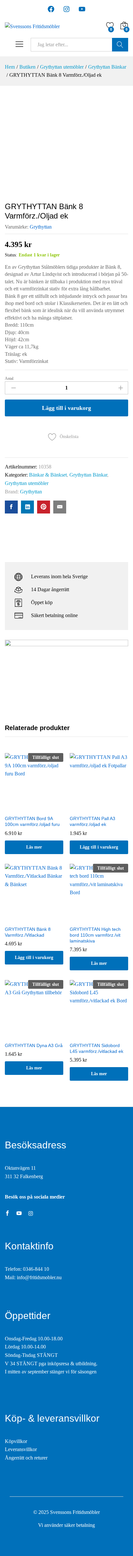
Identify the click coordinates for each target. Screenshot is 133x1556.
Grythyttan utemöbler (26, 483)
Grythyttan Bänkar (88, 475)
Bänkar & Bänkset (48, 475)
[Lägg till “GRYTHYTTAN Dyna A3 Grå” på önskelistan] (34, 1034)
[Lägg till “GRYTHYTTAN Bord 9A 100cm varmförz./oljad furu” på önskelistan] (34, 807)
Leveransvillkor (21, 1449)
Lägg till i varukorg (66, 408)
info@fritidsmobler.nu (39, 1277)
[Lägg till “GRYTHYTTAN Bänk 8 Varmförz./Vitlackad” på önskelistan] (34, 918)
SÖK (120, 44)
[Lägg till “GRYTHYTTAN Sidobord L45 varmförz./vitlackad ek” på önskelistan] (99, 1034)
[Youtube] (19, 1214)
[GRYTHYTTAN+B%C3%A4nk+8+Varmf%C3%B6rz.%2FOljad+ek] (27, 507)
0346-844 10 (36, 1269)
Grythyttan (41, 227)
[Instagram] (30, 1214)
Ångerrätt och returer (26, 1457)
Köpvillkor (16, 1441)
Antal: (9, 378)
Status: (11, 255)
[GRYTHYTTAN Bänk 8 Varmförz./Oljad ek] (11, 507)
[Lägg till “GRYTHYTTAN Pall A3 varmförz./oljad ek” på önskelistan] (99, 807)
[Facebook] (7, 1214)
